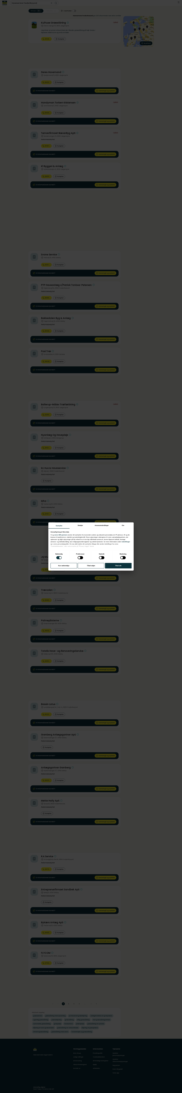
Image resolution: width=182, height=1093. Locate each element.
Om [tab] (123, 525)
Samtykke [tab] (59, 525)
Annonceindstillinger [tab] (102, 525)
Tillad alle (118, 565)
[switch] (80, 557)
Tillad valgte (91, 565)
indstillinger (126, 542)
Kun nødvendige (63, 565)
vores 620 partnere (60, 535)
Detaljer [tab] (80, 525)
